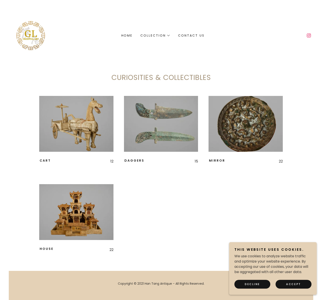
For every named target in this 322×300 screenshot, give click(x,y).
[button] (155, 35)
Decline (252, 284)
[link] (31, 35)
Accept (293, 284)
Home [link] (127, 35)
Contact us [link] (191, 35)
